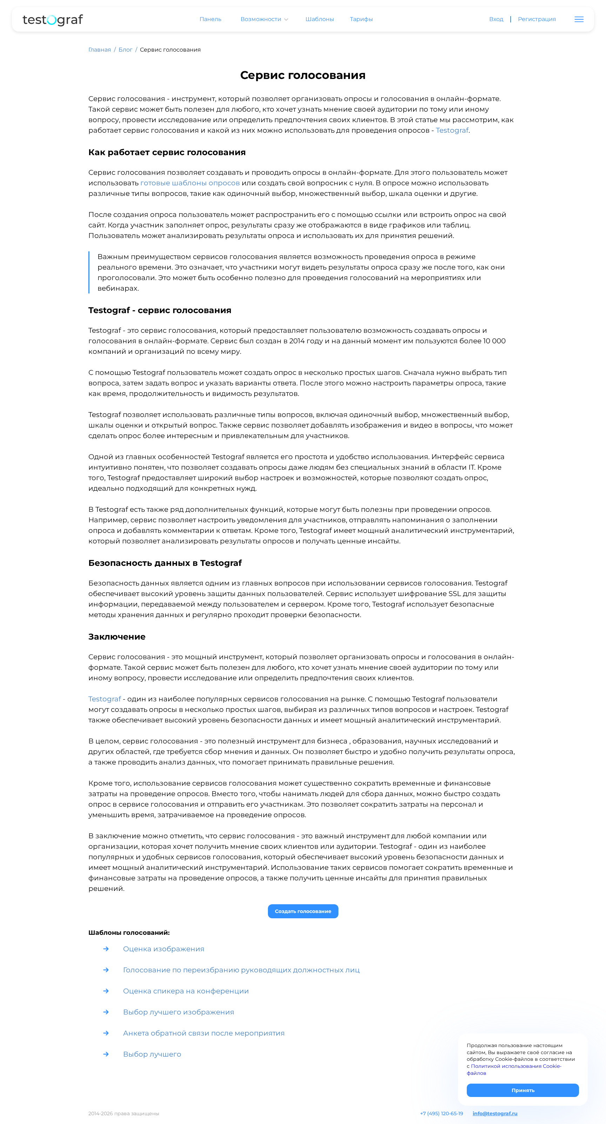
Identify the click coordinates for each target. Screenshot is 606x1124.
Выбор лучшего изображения (178, 1012)
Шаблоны (319, 19)
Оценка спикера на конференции (186, 991)
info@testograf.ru (495, 1113)
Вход (496, 19)
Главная (99, 49)
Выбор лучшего (152, 1054)
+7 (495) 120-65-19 (441, 1113)
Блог (126, 49)
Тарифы (361, 19)
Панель (210, 19)
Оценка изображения (163, 949)
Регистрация (537, 19)
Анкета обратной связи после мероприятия (204, 1033)
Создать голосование (303, 911)
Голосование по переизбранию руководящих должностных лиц (241, 970)
